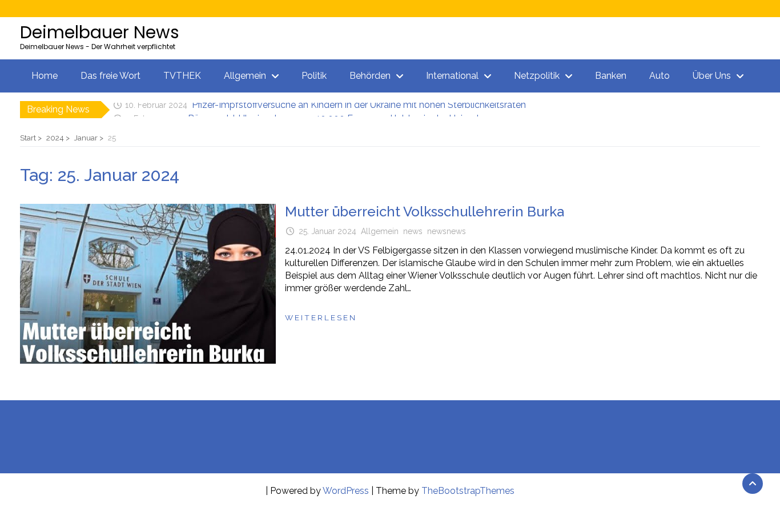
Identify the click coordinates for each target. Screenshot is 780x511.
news (413, 231)
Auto (659, 75)
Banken (610, 75)
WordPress (346, 490)
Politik (314, 75)
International (452, 75)
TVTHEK (182, 75)
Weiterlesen (321, 317)
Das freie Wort (110, 75)
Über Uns (712, 75)
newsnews (446, 231)
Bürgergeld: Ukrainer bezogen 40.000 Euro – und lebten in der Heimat (334, 111)
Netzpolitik (537, 75)
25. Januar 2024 (327, 231)
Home (44, 75)
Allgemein (245, 75)
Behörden (370, 75)
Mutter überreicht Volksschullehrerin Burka (424, 211)
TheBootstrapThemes (467, 490)
